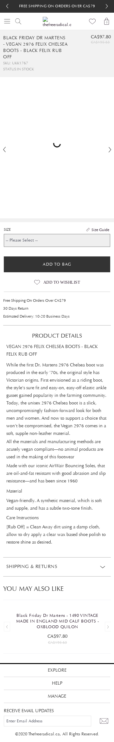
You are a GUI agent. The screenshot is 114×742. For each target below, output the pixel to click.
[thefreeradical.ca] (57, 22)
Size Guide (100, 230)
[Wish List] (93, 21)
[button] (107, 6)
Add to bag (57, 264)
